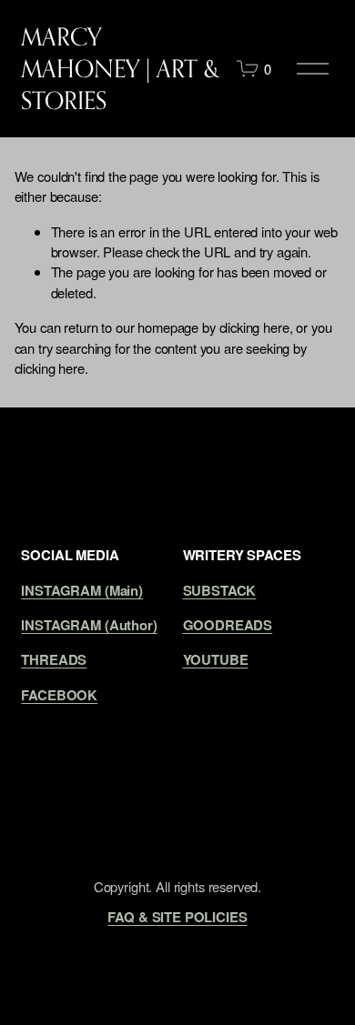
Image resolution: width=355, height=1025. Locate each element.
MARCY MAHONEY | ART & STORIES (120, 68)
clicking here (254, 327)
